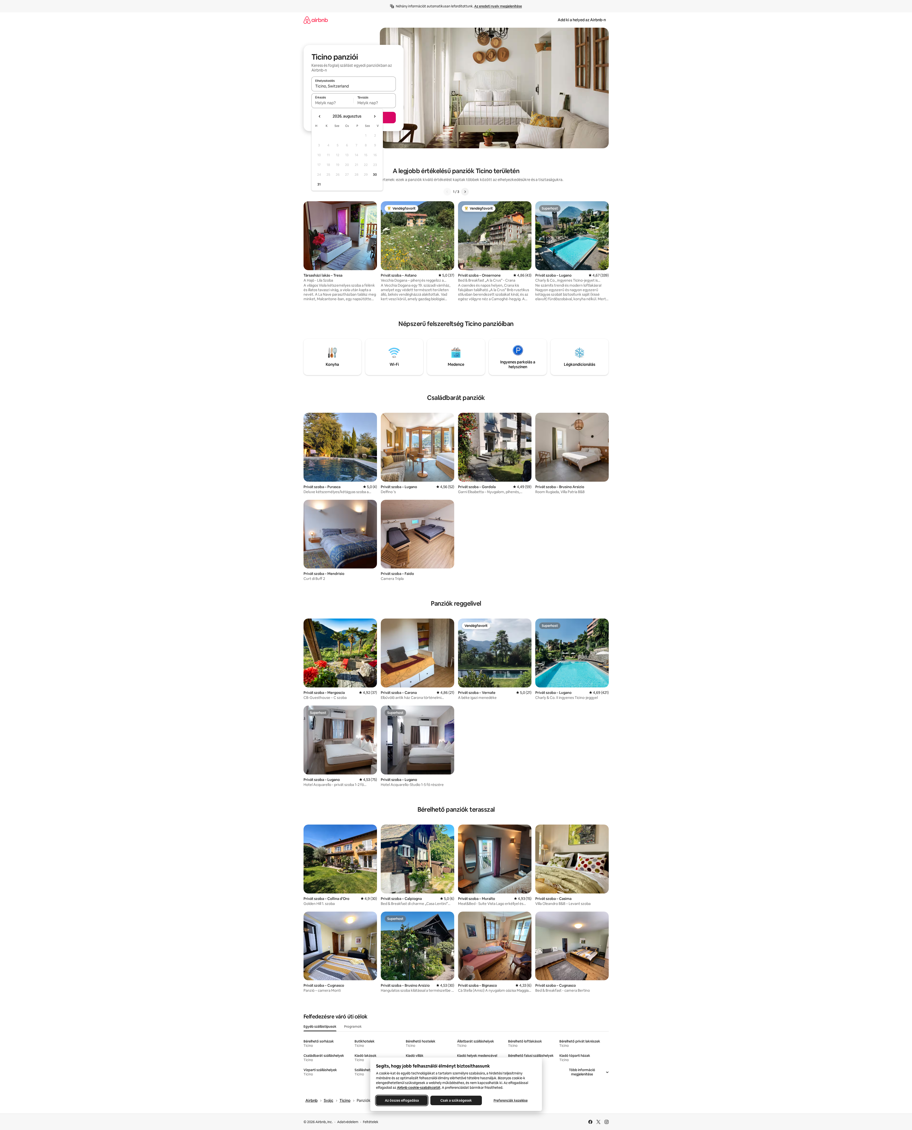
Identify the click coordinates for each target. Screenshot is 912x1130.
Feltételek (370, 1122)
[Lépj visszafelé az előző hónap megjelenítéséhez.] (319, 116)
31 (319, 184)
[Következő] (465, 192)
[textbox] (332, 103)
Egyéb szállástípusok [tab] (320, 1026)
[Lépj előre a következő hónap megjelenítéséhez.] (374, 116)
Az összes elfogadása (402, 1100)
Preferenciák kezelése (510, 1100)
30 (375, 174)
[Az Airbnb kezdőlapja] (316, 19)
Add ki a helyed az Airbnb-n (582, 19)
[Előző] (447, 192)
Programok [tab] (353, 1026)
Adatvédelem (347, 1122)
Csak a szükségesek (456, 1100)
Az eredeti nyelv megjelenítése (498, 6)
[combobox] (353, 86)
